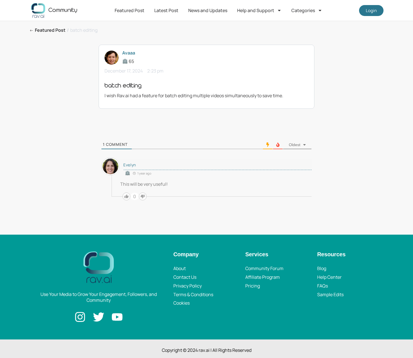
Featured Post (129, 10)
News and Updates (207, 10)
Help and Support (255, 10)
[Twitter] (98, 317)
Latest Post (166, 10)
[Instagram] (80, 317)
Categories (303, 10)
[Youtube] (117, 317)
